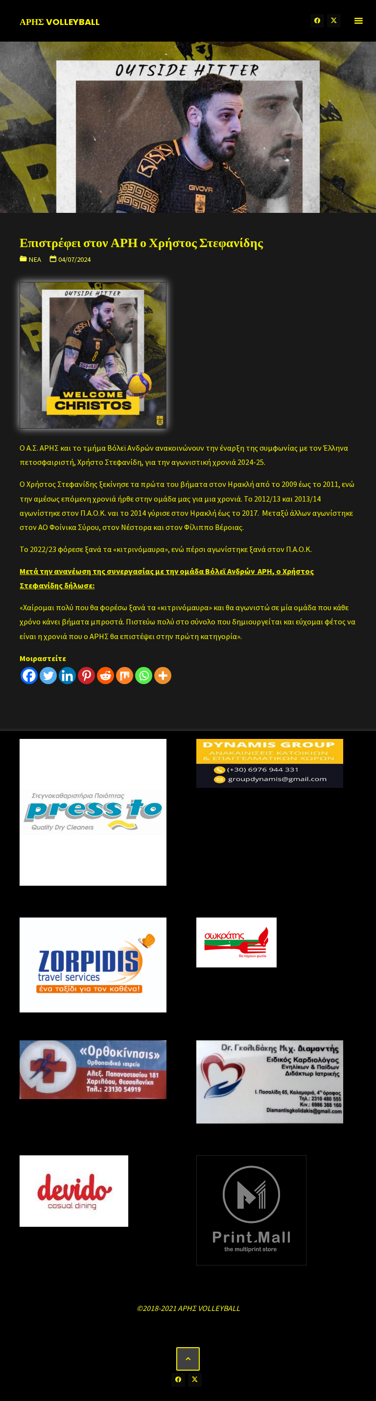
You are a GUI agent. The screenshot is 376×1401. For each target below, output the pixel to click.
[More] (162, 675)
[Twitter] (48, 675)
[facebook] (317, 21)
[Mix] (124, 675)
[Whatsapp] (143, 675)
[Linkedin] (67, 675)
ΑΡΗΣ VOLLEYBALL (60, 21)
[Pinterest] (86, 675)
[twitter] (334, 21)
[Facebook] (29, 675)
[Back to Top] (188, 1359)
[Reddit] (105, 675)
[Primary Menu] (358, 21)
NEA (34, 259)
